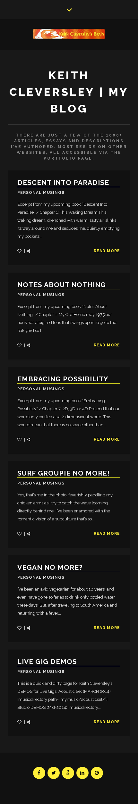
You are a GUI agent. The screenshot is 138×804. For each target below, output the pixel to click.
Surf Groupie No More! (63, 473)
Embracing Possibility (62, 379)
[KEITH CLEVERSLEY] (69, 34)
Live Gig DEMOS (47, 662)
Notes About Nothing (61, 285)
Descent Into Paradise (63, 182)
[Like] (19, 251)
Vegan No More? (50, 567)
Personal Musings (41, 192)
